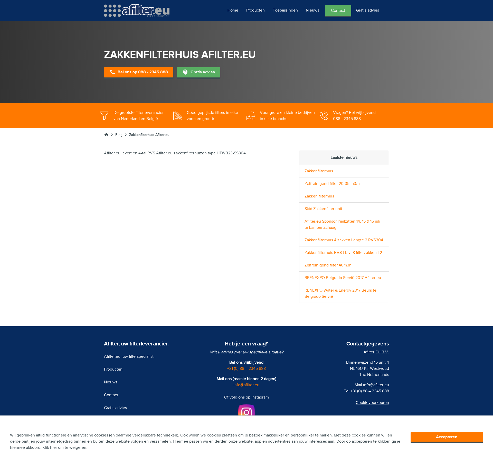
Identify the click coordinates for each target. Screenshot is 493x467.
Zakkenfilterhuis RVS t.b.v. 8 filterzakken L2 (343, 252)
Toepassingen (285, 10)
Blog (118, 135)
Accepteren (446, 437)
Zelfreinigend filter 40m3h (328, 265)
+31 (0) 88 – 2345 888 (246, 368)
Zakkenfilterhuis (319, 171)
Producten (255, 10)
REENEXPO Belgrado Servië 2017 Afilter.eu (343, 277)
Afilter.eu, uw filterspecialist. (129, 356)
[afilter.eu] (136, 10)
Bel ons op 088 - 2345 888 (138, 72)
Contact (338, 10)
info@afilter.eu (246, 385)
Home (232, 10)
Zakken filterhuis (319, 196)
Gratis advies (367, 10)
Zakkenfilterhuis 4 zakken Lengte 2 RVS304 (344, 240)
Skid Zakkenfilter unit (323, 208)
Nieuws (312, 10)
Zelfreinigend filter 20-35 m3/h (332, 183)
